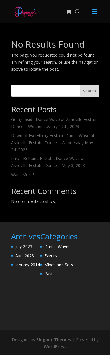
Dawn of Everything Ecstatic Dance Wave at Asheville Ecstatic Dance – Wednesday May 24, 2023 (52, 142)
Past (48, 273)
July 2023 (23, 246)
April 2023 (24, 255)
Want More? (22, 174)
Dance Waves (57, 246)
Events (50, 255)
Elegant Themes (53, 339)
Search (89, 91)
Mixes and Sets (58, 264)
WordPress (55, 346)
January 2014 (27, 264)
